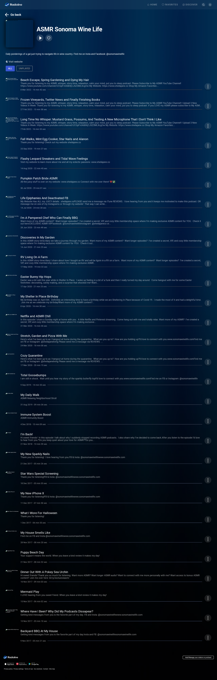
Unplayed (24, 68)
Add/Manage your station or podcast (198, 657)
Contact (45, 669)
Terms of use (28, 669)
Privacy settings (19, 669)
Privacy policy (8, 669)
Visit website (16, 61)
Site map (52, 669)
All (10, 68)
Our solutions (38, 669)
